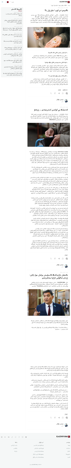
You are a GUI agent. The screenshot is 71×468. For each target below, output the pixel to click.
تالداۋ (69, 451)
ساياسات (68, 448)
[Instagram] (67, 94)
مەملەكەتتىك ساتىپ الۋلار (38, 457)
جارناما (15, 451)
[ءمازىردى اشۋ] (2, 2)
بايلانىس (15, 448)
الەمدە (69, 457)
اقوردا (52, 5)
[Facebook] (55, 94)
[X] (51, 94)
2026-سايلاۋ (64, 5)
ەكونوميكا (68, 454)
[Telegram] (59, 94)
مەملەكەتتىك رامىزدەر (39, 451)
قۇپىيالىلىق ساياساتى (39, 448)
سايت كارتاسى (14, 445)
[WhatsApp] (63, 94)
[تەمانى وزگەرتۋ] (7, 2)
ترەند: (69, 5)
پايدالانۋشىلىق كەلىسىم (39, 445)
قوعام (59, 90)
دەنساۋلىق (65, 90)
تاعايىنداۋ (56, 5)
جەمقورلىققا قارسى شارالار (38, 454)
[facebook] (19, 437)
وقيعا (60, 5)
